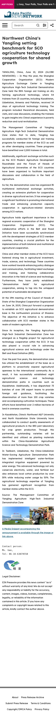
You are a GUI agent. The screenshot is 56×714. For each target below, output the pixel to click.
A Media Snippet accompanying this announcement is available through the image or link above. (27, 532)
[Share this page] (52, 25)
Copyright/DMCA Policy (19, 709)
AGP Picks (7, 4)
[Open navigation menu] (5, 25)
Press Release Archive (32, 697)
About (15, 697)
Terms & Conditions (41, 703)
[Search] (38, 25)
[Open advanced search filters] (44, 25)
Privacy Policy (42, 709)
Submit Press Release (17, 703)
